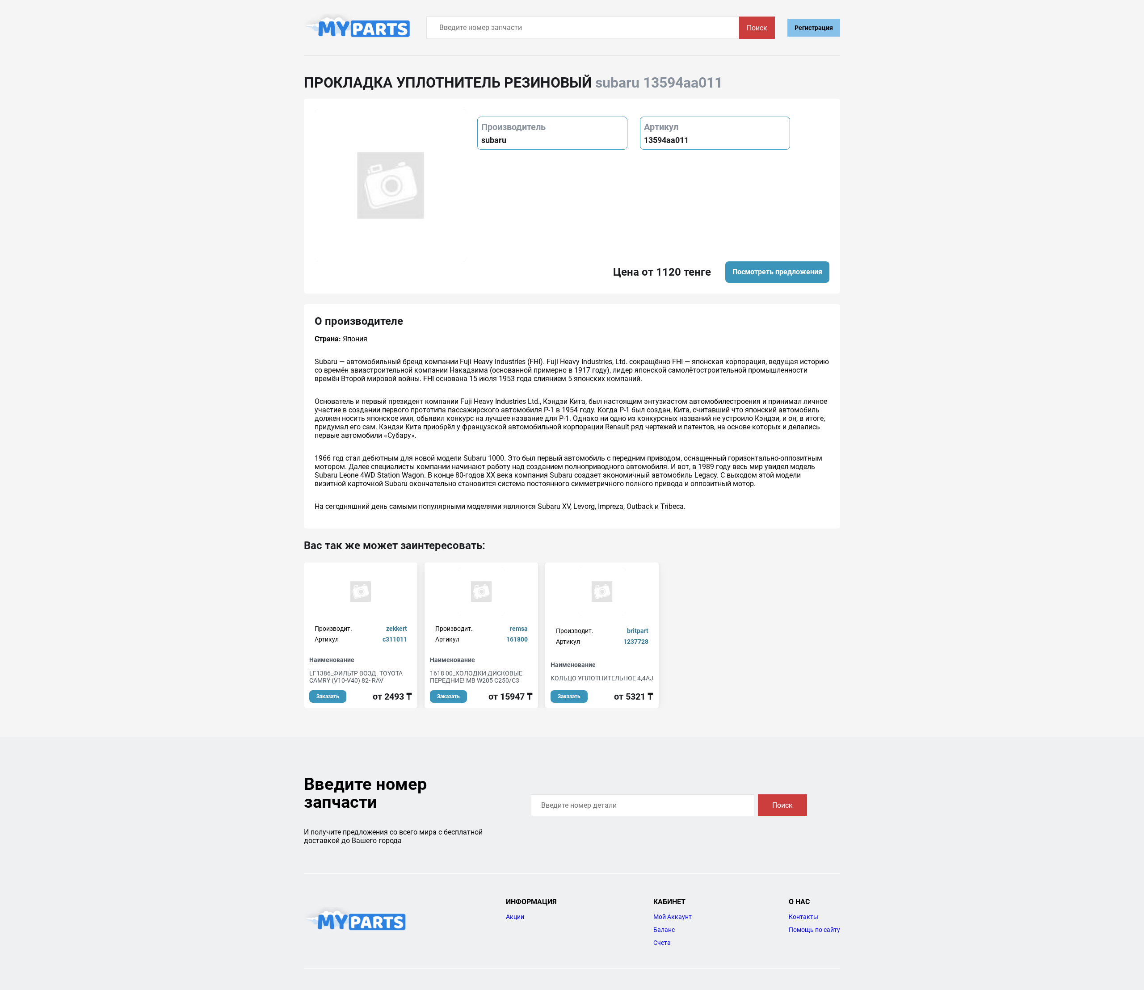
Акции (515, 916)
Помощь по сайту (814, 929)
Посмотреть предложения (777, 272)
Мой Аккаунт (672, 916)
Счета (662, 942)
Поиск (757, 28)
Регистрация (814, 27)
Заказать (327, 696)
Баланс (664, 929)
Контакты (803, 916)
